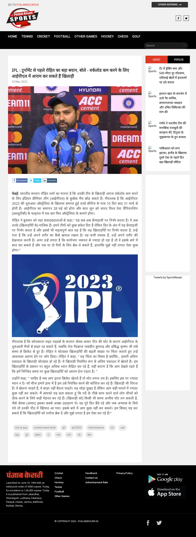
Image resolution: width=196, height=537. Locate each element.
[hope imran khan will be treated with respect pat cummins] (152, 94)
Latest (156, 59)
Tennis (27, 36)
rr (49, 434)
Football (62, 36)
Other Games (85, 36)
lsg (17, 434)
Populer (178, 59)
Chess (123, 36)
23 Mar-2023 (19, 81)
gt (27, 434)
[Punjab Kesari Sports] (28, 18)
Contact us (91, 477)
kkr (89, 434)
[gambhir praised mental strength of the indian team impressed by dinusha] (152, 124)
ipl (63, 427)
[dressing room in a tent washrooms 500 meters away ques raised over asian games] (152, 69)
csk (123, 427)
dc (79, 434)
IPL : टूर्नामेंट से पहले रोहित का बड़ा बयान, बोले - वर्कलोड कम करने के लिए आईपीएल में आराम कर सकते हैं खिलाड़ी (70, 73)
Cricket (43, 36)
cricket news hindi (45, 427)
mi (112, 427)
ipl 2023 (76, 427)
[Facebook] (178, 18)
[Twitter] (186, 18)
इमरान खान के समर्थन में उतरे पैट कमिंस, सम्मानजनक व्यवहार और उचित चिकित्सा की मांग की (173, 102)
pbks (38, 434)
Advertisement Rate (96, 482)
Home (12, 36)
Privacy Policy (124, 473)
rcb (58, 434)
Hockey (107, 36)
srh (69, 434)
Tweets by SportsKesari (167, 277)
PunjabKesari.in (27, 4)
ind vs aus (21, 427)
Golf (136, 36)
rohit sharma (96, 427)
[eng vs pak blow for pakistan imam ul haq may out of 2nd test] (152, 149)
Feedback (91, 473)
